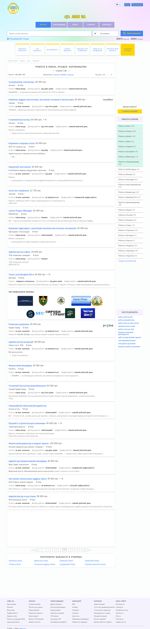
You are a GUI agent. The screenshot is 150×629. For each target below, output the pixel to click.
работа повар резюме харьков (129, 337)
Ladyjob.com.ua (121, 622)
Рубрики (10, 613)
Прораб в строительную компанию (27, 423)
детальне (70, 74)
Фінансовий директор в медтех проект (29, 443)
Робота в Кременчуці (127, 192)
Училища (75, 613)
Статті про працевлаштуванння (104, 607)
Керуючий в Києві (92, 561)
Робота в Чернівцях (126, 251)
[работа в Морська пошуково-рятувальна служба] (25, 301)
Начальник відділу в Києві (44, 564)
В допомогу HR (56, 619)
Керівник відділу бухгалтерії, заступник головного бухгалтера (41, 99)
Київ (21, 85)
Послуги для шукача (35, 607)
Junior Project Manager (20, 211)
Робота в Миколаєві (126, 157)
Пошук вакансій (34, 610)
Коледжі (75, 607)
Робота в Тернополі (126, 230)
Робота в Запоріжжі (126, 152)
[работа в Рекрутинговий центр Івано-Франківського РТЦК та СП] (61, 301)
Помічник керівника (19, 324)
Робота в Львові (125, 131)
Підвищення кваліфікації (80, 619)
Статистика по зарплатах (102, 610)
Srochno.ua (119, 613)
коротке (57, 74)
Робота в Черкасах (126, 246)
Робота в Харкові (125, 146)
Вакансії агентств (34, 622)
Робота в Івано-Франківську (129, 185)
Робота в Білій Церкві (127, 169)
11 (81, 550)
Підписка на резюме (57, 613)
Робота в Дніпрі (125, 136)
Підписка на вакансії (35, 613)
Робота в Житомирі (126, 180)
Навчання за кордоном (79, 622)
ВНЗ (73, 604)
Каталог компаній (100, 619)
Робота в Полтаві (125, 215)
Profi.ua (118, 616)
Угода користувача (13, 622)
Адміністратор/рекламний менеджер (28, 461)
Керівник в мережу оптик (22, 143)
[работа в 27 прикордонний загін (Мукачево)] (70, 313)
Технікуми (75, 610)
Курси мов (75, 616)
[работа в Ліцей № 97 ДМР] (97, 301)
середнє (63, 74)
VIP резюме (54, 616)
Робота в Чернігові (126, 256)
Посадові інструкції (100, 616)
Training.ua (119, 607)
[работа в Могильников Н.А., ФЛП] (56, 313)
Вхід (127, 5)
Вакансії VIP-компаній (36, 619)
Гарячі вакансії (34, 616)
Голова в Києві (15, 564)
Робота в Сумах (125, 225)
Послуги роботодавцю (58, 607)
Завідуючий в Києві (67, 564)
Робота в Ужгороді (126, 235)
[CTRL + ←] (35, 550)
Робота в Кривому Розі (127, 197)
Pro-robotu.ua (120, 604)
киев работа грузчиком (126, 343)
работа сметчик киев (126, 329)
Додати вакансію (56, 604)
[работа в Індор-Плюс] (81, 301)
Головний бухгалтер (19, 119)
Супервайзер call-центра (21, 82)
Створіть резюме (129, 111)
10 (77, 550)
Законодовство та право (102, 613)
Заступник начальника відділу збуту (28, 479)
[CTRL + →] (86, 550)
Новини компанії (99, 604)
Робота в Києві (124, 126)
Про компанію (11, 604)
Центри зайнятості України (103, 622)
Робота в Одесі (124, 141)
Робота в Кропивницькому (129, 202)
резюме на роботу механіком (129, 346)
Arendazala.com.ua (122, 610)
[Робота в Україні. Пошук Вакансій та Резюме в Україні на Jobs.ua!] (13, 8)
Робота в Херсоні (125, 240)
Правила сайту (12, 616)
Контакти (10, 607)
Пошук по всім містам (127, 261)
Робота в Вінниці (125, 174)
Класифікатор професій (58, 622)
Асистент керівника (19, 190)
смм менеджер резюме (127, 340)
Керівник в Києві (15, 561)
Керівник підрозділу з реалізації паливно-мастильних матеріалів (42, 228)
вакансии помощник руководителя (125, 333)
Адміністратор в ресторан (22, 496)
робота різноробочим (126, 320)
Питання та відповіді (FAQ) (16, 619)
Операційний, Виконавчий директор (27, 406)
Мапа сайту (11, 610)
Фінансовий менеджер (20, 365)
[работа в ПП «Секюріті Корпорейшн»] (41, 313)
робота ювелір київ (125, 317)
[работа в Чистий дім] (88, 313)
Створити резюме (34, 604)
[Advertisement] (61, 527)
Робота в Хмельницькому (128, 162)
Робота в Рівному (125, 220)
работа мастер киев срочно (128, 323)
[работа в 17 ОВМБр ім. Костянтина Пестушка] (43, 301)
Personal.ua (119, 619)
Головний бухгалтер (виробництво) (27, 386)
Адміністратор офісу (19, 252)
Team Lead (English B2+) (21, 274)
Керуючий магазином (20, 167)
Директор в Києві (41, 561)
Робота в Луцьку (125, 210)
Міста (15, 613)
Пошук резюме (55, 610)
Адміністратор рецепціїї (21, 342)
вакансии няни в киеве (126, 326)
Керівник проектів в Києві (95, 564)
